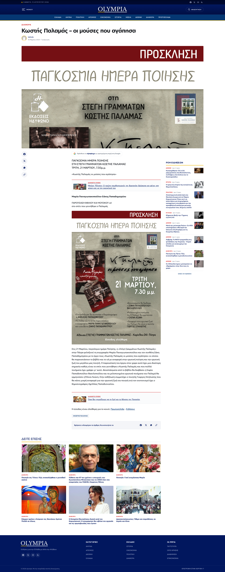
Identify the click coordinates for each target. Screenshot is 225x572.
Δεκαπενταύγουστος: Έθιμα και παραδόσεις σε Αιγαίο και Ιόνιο (136, 520)
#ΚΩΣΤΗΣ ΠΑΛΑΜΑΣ (80, 416)
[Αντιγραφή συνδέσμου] (24, 174)
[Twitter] (194, 2)
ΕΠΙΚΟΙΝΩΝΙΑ (172, 558)
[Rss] (201, 2)
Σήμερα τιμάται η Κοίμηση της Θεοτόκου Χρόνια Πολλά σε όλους (42, 520)
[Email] (198, 2)
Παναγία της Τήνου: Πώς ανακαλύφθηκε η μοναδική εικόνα (43, 478)
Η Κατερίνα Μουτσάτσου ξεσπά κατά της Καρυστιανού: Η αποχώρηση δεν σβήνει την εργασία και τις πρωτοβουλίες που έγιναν (91, 521)
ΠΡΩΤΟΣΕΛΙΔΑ (164, 17)
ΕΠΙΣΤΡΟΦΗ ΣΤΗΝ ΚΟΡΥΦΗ (193, 569)
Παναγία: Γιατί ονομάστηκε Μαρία (130, 477)
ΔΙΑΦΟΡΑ (150, 17)
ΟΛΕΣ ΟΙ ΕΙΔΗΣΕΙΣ (184, 274)
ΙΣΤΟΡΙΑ (118, 17)
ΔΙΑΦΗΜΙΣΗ (172, 554)
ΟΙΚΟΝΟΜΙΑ (105, 17)
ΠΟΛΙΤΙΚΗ (80, 17)
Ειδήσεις (130, 409)
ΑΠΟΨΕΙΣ (92, 17)
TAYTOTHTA (171, 546)
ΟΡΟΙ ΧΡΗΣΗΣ (172, 550)
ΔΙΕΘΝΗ (138, 17)
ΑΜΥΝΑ (69, 17)
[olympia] (112, 9)
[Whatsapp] (24, 168)
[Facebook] (190, 2)
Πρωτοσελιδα (117, 409)
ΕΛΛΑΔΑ (57, 17)
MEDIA (128, 17)
